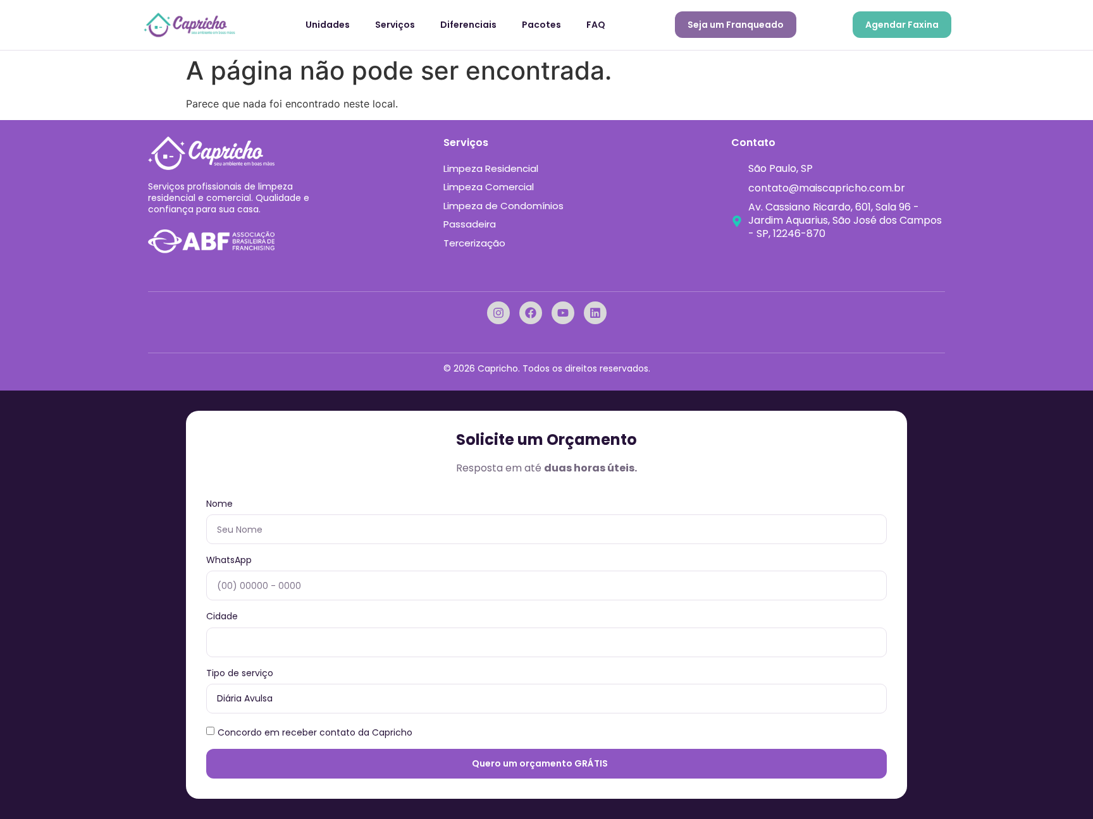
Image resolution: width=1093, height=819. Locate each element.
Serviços (395, 24)
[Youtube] (563, 312)
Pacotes (541, 24)
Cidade (222, 616)
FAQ (595, 24)
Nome (219, 504)
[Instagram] (498, 312)
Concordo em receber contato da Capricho (315, 731)
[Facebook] (530, 312)
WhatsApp (229, 560)
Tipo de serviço (239, 673)
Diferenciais (468, 24)
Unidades (328, 24)
